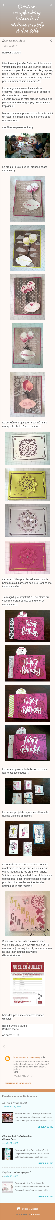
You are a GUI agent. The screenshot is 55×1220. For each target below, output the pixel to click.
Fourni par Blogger (29, 1209)
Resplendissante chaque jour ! (16, 1172)
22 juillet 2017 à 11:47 (23, 1076)
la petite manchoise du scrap (27, 1057)
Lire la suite (45, 1127)
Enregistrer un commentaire (18, 1083)
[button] (51, 41)
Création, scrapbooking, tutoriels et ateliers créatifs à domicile (27, 18)
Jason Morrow (35, 1214)
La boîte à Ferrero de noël (14, 1102)
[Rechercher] (51, 5)
